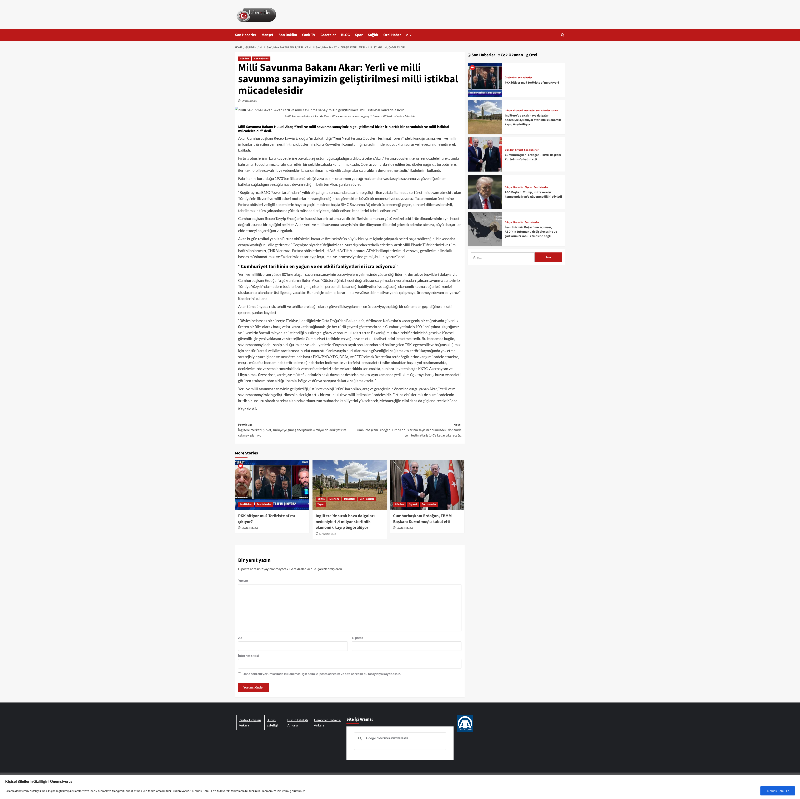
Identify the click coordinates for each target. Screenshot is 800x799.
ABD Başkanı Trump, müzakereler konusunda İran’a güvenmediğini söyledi (533, 194)
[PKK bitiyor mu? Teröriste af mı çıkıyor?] (272, 485)
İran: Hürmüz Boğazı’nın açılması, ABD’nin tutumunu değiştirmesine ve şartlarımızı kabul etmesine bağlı (531, 231)
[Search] (562, 35)
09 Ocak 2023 (249, 100)
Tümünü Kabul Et (777, 791)
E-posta (357, 638)
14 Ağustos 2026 (249, 528)
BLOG (345, 35)
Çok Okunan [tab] (511, 55)
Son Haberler (245, 35)
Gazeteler (328, 35)
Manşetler (349, 499)
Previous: (292, 430)
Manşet (267, 35)
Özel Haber (392, 35)
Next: (408, 430)
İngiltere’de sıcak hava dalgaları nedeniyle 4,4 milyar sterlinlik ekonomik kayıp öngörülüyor (345, 522)
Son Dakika (288, 35)
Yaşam (321, 504)
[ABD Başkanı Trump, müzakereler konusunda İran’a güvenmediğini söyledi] (485, 191)
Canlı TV (308, 35)
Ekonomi (334, 499)
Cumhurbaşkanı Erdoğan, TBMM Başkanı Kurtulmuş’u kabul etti (422, 519)
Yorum (244, 580)
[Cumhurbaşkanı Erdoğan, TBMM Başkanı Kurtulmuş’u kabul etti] (427, 485)
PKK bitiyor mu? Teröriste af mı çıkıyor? (532, 82)
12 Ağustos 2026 (327, 534)
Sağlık (373, 35)
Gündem (244, 58)
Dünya (321, 499)
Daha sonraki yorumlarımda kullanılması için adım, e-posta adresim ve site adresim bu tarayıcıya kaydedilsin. (321, 674)
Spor (359, 35)
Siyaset (413, 504)
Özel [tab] (532, 55)
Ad (240, 638)
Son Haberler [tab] (483, 55)
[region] (400, 787)
